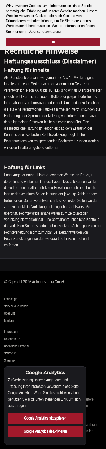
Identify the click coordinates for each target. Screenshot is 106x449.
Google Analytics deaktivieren (45, 431)
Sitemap (9, 360)
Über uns (9, 313)
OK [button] (53, 42)
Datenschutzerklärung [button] (44, 31)
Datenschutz (12, 339)
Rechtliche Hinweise (17, 346)
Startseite (10, 353)
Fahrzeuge (10, 299)
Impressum (11, 332)
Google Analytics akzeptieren (45, 418)
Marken (9, 320)
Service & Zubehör (16, 306)
